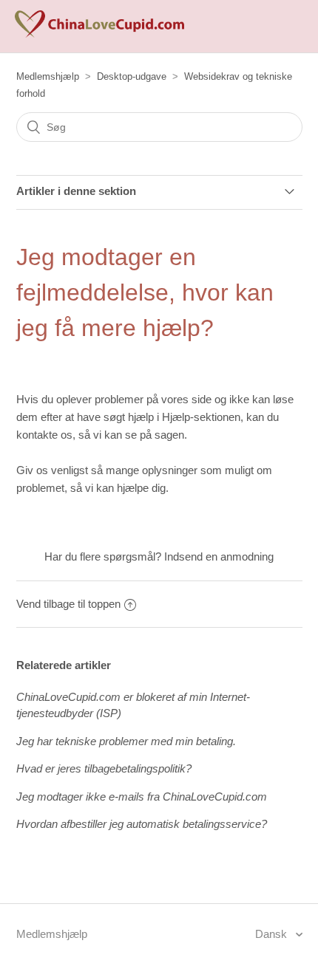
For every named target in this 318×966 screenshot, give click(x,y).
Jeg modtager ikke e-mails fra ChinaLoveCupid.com (141, 796)
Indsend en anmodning (219, 556)
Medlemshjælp (47, 76)
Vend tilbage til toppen (68, 603)
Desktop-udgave (131, 76)
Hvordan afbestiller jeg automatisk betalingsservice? (141, 824)
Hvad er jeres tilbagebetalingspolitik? (104, 768)
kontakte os (44, 434)
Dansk (272, 934)
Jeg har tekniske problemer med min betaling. (126, 741)
